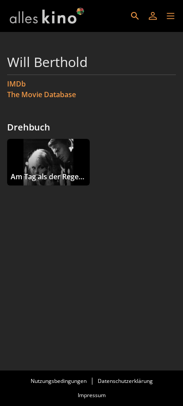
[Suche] (135, 16)
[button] (170, 16)
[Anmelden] (153, 16)
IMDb (16, 84)
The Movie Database (41, 94)
